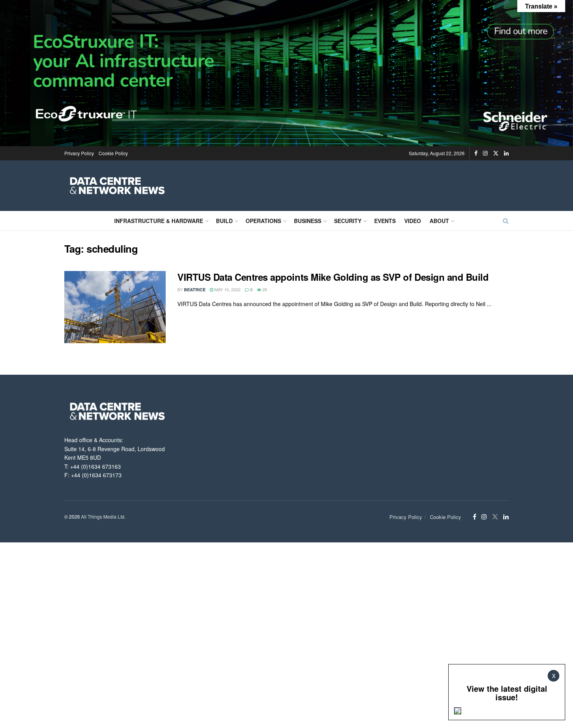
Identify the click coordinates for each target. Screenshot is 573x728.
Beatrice (194, 289)
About (439, 221)
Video (412, 221)
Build (224, 221)
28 (264, 289)
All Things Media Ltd (102, 516)
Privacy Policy (79, 153)
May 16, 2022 (227, 289)
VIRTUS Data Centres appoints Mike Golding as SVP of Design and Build (332, 276)
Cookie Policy (113, 153)
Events (385, 221)
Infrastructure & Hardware (158, 221)
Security (347, 221)
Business (307, 221)
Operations (263, 221)
